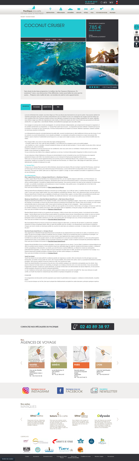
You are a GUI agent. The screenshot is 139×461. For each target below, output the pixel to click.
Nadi (54, 39)
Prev (25, 299)
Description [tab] (26, 106)
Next (113, 299)
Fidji (60, 39)
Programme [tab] (36, 107)
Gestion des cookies (7, 459)
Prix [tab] (58, 107)
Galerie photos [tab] (47, 107)
